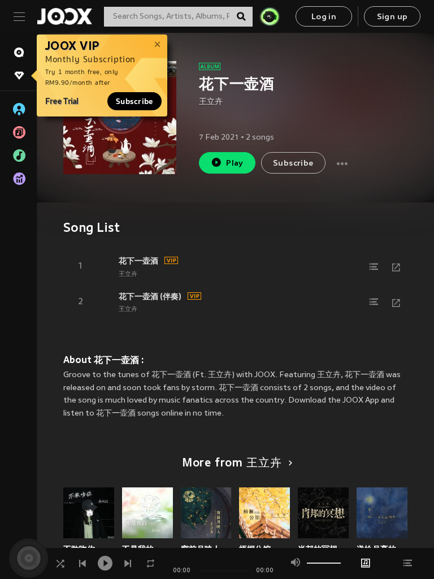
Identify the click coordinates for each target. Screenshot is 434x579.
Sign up (392, 17)
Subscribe (134, 101)
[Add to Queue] (373, 267)
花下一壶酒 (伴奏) (150, 296)
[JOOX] (64, 16)
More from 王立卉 (232, 463)
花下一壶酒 (138, 260)
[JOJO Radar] (269, 16)
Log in (323, 17)
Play (235, 163)
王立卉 (211, 102)
